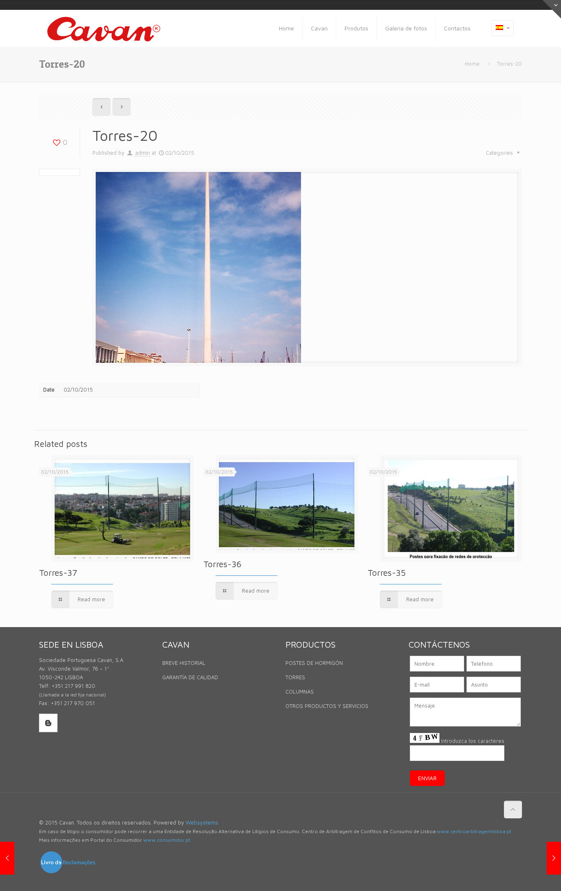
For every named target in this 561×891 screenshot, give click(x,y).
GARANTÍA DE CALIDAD (190, 677)
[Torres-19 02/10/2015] (7, 858)
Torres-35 (387, 572)
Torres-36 (222, 564)
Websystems (202, 822)
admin (142, 152)
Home (472, 63)
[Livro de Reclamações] (68, 872)
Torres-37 (58, 572)
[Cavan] (103, 28)
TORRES (295, 677)
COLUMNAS (299, 691)
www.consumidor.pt (166, 840)
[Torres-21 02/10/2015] (554, 858)
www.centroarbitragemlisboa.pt (474, 831)
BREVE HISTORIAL (183, 663)
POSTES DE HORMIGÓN (314, 663)
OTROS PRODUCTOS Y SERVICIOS (326, 706)
